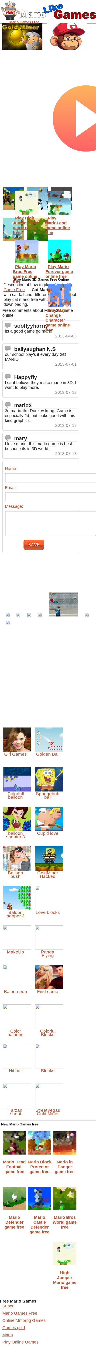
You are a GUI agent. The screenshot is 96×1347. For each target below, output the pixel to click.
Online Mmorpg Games (24, 1320)
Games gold (13, 1327)
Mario (7, 1335)
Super (8, 1306)
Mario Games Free (19, 1313)
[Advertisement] (42, 555)
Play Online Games (20, 1342)
